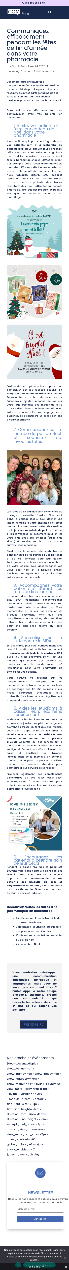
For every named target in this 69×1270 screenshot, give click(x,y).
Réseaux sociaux (44, 71)
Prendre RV (34, 1024)
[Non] (64, 1258)
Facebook (27, 71)
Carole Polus (19, 66)
